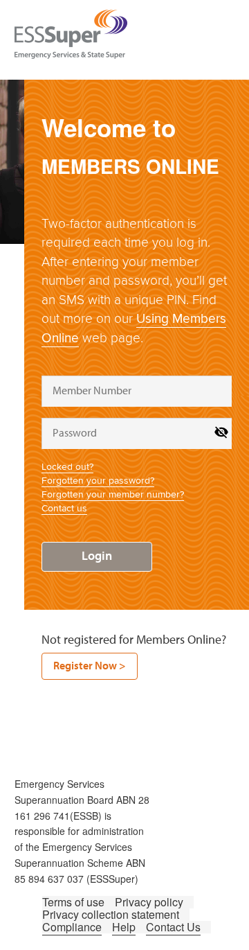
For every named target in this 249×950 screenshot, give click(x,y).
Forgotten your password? (98, 480)
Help (124, 927)
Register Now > (89, 665)
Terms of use (73, 902)
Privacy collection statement (110, 914)
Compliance (72, 927)
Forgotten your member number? (113, 494)
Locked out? (67, 467)
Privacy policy (149, 902)
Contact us (64, 508)
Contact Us (173, 927)
